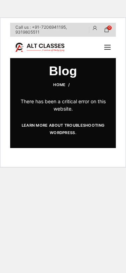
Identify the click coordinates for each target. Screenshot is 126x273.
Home (59, 84)
